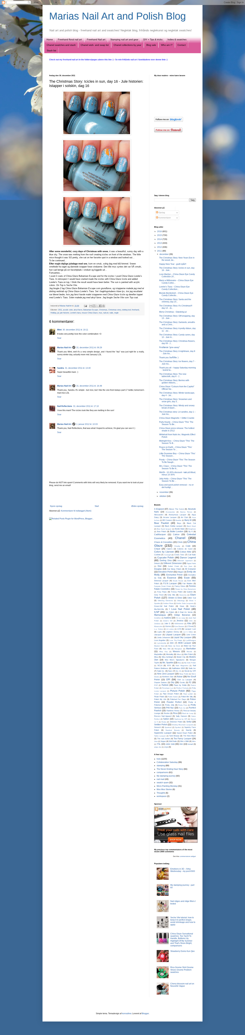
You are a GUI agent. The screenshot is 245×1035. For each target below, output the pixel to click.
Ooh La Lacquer (184, 680)
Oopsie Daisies (160, 682)
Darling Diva (166, 560)
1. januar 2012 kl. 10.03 (87, 424)
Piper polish (188, 694)
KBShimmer (179, 623)
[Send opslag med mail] (85, 306)
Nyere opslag (56, 506)
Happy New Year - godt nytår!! (172, 264)
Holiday (53, 313)
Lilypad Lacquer (173, 634)
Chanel (180, 538)
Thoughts (161, 793)
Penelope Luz (167, 688)
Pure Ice (182, 708)
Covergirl (167, 555)
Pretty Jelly (169, 705)
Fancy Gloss (180, 586)
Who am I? (166, 45)
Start (97, 506)
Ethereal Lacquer (161, 581)
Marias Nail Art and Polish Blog (117, 16)
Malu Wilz (166, 649)
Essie (187, 577)
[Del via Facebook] (100, 306)
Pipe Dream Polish (171, 694)
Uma (156, 741)
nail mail (160, 779)
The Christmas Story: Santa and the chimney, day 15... (175, 300)
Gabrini (189, 592)
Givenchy (182, 595)
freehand (135, 310)
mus (100, 313)
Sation (166, 719)
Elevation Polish (165, 572)
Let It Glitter (188, 632)
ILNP (156, 612)
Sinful (189, 722)
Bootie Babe (180, 529)
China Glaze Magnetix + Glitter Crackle (176, 418)
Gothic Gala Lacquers (184, 603)
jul (58, 313)
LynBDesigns (191, 640)
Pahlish (165, 685)
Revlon (167, 713)
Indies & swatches (177, 39)
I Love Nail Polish (179, 609)
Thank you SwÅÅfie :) (168, 357)
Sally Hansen (181, 716)
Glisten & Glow (175, 598)
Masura (176, 651)
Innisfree (157, 618)
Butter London (176, 531)
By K (190, 531)
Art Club (184, 517)
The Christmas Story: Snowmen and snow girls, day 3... (175, 400)
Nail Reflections (64, 406)
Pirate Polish (159, 697)
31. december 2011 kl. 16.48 (89, 386)
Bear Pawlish (161, 523)
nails (111, 313)
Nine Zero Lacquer (165, 674)
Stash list (51, 50)
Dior (160, 566)
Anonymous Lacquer (177, 515)
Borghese (192, 529)
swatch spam (162, 782)
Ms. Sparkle (167, 662)
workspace (161, 796)
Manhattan (191, 648)
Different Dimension (173, 563)
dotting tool (126, 310)
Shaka (163, 722)
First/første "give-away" (169, 347)
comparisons (162, 772)
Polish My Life (160, 699)
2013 (159, 243)
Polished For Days (178, 699)
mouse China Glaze (90, 313)
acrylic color (68, 310)
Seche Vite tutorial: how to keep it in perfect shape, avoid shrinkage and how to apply (182, 921)
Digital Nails (191, 563)
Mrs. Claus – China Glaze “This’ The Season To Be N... (175, 467)
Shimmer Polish (176, 722)
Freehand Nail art (96, 39)
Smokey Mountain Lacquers (182, 725)
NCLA (160, 665)
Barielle (178, 520)
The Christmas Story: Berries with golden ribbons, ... (174, 381)
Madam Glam (159, 646)
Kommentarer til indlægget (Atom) (76, 511)
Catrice (176, 534)
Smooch (157, 727)
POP (156, 685)
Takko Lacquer (160, 736)
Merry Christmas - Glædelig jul (173, 312)
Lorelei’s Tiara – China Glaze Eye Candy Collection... (174, 288)
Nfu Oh (178, 671)
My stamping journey (166, 776)
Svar (59, 338)
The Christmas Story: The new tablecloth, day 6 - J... (172, 375)
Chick (179, 542)
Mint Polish (188, 654)
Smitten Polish (160, 724)
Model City (181, 657)
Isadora (167, 618)
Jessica (179, 620)
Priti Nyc (170, 708)
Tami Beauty (174, 736)
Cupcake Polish (165, 557)
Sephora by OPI (180, 719)
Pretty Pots (182, 705)
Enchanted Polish (174, 575)
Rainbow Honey (173, 711)
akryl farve (78, 310)
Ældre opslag (137, 506)
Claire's (169, 549)
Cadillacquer (160, 534)
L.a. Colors (158, 629)
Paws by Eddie (180, 685)
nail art (105, 313)
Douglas (158, 569)
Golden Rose (168, 603)
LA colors (170, 629)
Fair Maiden (187, 583)
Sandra (60, 368)
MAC (172, 643)
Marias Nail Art (66, 306)
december (164, 254)
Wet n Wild (184, 741)
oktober (163, 496)
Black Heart (191, 526)
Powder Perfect (174, 702)
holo (159, 759)
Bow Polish (161, 531)
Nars (170, 671)
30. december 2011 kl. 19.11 (75, 330)
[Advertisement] (97, 496)
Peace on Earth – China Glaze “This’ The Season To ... (175, 448)
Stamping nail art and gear (124, 39)
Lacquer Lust (190, 629)
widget (193, 856)
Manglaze (178, 649)
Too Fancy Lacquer (183, 738)
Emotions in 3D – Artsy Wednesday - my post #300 (182, 870)
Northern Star (167, 677)
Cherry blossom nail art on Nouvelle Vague (182, 985)
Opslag (161, 212)
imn (181, 744)
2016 (159, 231)
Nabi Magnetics (182, 665)
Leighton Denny (172, 632)
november (164, 492)
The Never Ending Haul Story (170, 769)
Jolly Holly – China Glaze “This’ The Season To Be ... (175, 480)
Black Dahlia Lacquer (174, 526)
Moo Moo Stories (164, 789)
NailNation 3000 (178, 668)
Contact (182, 45)
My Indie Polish (190, 663)
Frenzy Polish (177, 592)
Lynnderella (161, 643)
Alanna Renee (186, 512)
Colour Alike (185, 552)
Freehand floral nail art (70, 39)
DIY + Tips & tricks (152, 39)
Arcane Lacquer (170, 517)
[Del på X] (97, 306)
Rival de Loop (187, 713)
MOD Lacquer (184, 643)
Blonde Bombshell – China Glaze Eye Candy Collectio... (176, 294)
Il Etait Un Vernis (185, 612)
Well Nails (173, 741)
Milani (179, 654)
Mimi (59, 330)
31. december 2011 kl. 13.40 (78, 368)
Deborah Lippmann (185, 560)
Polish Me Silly (187, 697)
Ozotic (182, 682)
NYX (169, 665)
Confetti (157, 555)
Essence (171, 577)
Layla (159, 632)
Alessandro (158, 515)
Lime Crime (191, 635)
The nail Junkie (163, 739)
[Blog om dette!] (94, 306)
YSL (159, 744)
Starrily (189, 730)
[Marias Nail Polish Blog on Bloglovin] (168, 121)
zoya (166, 747)
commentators (185, 856)
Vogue (163, 741)
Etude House (178, 581)
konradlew (126, 1013)
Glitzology (181, 600)
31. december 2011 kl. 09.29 (89, 347)
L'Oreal (190, 626)
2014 (159, 239)
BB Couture (167, 520)
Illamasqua (160, 614)
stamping (161, 765)
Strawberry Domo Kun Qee (182, 951)
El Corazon (190, 569)
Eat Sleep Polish (174, 569)
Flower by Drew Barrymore (185, 589)
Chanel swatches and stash (61, 45)
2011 (60, 310)
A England (159, 509)
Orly (172, 682)
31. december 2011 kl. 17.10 (86, 406)
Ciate (188, 546)
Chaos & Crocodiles (163, 542)
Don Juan (188, 566)
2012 (159, 247)
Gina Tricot (159, 595)
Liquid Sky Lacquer (183, 637)
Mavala (189, 651)
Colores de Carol (184, 549)
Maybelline (158, 654)
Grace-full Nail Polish (164, 606)
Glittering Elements (165, 600)
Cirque (157, 549)
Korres (168, 626)
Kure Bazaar (179, 626)
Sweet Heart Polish (185, 733)
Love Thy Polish (175, 640)
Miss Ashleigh (167, 657)
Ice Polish (170, 612)
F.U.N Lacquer (170, 583)
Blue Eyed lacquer (164, 529)
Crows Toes (179, 555)
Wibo (194, 741)
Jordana (157, 623)
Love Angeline (160, 640)
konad (190, 744)
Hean (182, 606)
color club (170, 744)
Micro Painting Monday (167, 786)
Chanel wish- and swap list (95, 45)
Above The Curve (176, 509)
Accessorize (170, 512)
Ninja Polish (183, 674)
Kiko (189, 623)
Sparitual (168, 727)
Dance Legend (188, 557)
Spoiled (178, 727)
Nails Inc (192, 668)
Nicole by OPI (190, 671)
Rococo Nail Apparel (163, 716)
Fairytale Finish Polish (162, 586)
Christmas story (114, 310)
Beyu (179, 523)
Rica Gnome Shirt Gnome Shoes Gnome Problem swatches (182, 969)
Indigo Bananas (182, 615)
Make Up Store (174, 646)
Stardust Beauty (173, 730)
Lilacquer (158, 635)
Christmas (103, 310)
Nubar (179, 676)
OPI (168, 679)
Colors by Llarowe (164, 551)
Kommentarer (164, 218)
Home (49, 39)
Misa (156, 657)
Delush (157, 563)
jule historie (64, 313)
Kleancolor (158, 626)
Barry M (188, 520)
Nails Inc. (161, 671)
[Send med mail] (90, 306)
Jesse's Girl (167, 621)
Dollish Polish (173, 566)
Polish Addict (173, 697)
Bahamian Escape (90, 310)
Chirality (177, 546)
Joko (191, 621)
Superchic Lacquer (163, 733)
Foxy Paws (162, 592)
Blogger (145, 1013)
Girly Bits (171, 595)
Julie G (167, 623)
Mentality (169, 654)
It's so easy (180, 618)
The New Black (189, 736)
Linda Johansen (163, 637)
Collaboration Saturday (167, 762)
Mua (179, 663)
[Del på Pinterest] (103, 306)
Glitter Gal (191, 598)
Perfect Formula (182, 688)
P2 (190, 682)
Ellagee (181, 572)
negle (116, 313)
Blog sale (151, 45)
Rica (175, 713)
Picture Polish (177, 690)
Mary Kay (163, 651)
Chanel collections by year (127, 45)
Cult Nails (192, 555)
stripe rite (157, 747)
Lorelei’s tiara (75, 313)
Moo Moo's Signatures (175, 660)
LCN (179, 629)
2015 (159, 235)
